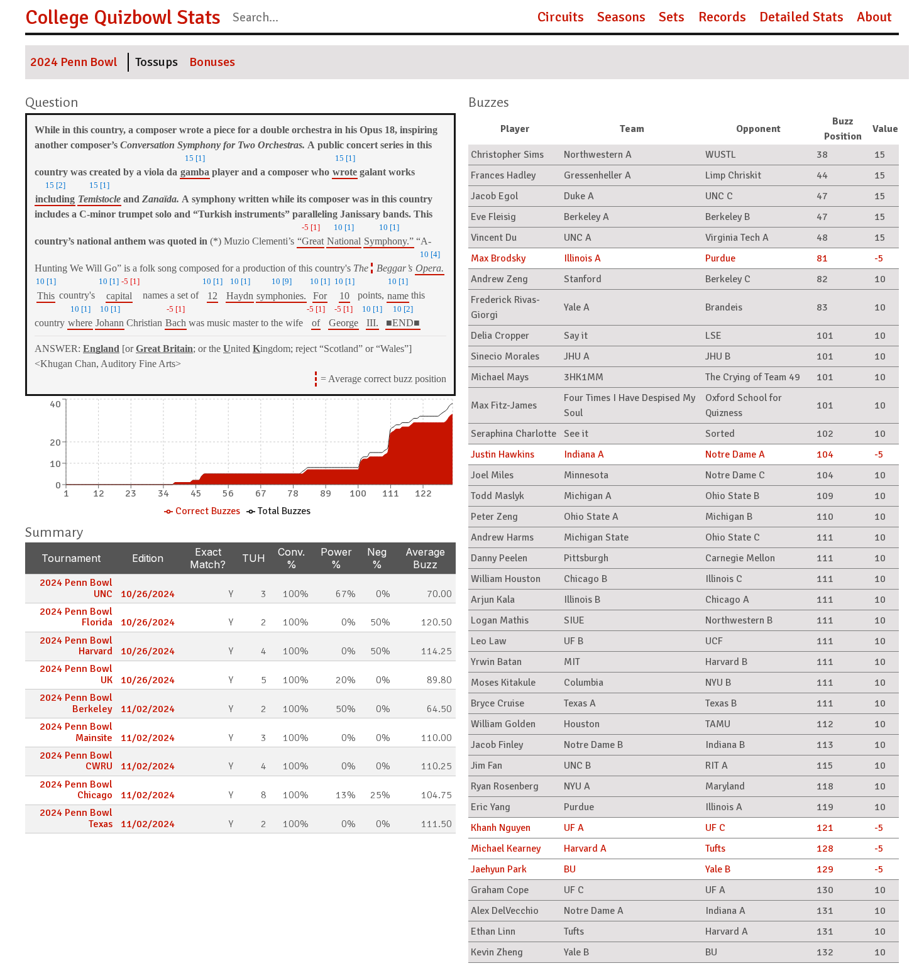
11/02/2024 (148, 709)
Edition (147, 558)
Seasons (621, 17)
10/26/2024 (148, 594)
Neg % (377, 558)
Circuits (560, 17)
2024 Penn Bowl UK (76, 674)
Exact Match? (208, 558)
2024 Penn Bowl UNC (76, 588)
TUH (253, 558)
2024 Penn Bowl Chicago (76, 790)
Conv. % (291, 558)
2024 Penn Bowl (74, 62)
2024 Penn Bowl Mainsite (76, 732)
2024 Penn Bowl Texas (76, 818)
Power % (336, 558)
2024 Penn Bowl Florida (76, 617)
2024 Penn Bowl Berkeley (76, 703)
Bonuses (212, 62)
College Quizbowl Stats (123, 17)
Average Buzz (425, 558)
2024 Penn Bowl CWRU (76, 761)
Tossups (156, 62)
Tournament (71, 558)
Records (722, 17)
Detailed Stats (801, 17)
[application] (240, 459)
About (874, 17)
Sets (672, 17)
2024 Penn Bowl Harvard (76, 646)
